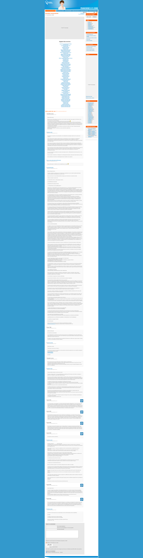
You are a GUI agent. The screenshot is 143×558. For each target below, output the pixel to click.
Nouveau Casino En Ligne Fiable (66, 64)
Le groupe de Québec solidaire (91, 46)
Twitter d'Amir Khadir (89, 96)
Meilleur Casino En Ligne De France (65, 69)
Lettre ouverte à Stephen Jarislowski (92, 131)
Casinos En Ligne (65, 72)
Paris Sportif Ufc (65, 61)
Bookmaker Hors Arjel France (65, 83)
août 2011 (89, 105)
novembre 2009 (90, 117)
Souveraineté (90, 28)
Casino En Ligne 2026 (65, 63)
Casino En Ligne (48, 12)
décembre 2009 (90, 116)
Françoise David (50, 342)
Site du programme (89, 40)
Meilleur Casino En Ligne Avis (65, 50)
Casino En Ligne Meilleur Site (65, 55)
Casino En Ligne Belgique (93, 10)
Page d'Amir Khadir (89, 47)
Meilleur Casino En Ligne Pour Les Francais (65, 58)
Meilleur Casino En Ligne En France (65, 52)
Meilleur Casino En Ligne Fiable (66, 54)
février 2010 (90, 115)
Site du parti (88, 39)
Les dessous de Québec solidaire (91, 37)
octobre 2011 (90, 104)
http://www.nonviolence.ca (51, 323)
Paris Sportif (65, 89)
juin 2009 (89, 121)
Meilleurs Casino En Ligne (66, 65)
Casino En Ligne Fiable (65, 98)
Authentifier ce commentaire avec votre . (55, 552)
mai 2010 (89, 112)
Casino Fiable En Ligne (65, 96)
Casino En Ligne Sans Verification (65, 94)
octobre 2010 (90, 110)
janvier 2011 (90, 108)
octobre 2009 (90, 118)
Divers (89, 22)
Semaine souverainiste (51, 13)
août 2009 (89, 119)
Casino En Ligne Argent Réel (65, 100)
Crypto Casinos (65, 86)
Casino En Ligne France (65, 47)
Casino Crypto (65, 81)
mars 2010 (89, 114)
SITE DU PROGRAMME (68, 10)
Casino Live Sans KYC (65, 88)
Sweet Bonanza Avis (66, 60)
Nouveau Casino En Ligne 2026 (66, 71)
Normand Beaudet (50, 167)
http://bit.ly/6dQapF (50, 352)
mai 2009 (89, 122)
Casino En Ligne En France (65, 51)
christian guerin (49, 132)
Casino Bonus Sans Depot (84, 10)
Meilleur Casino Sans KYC (66, 87)
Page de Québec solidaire (90, 50)
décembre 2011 (90, 102)
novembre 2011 (90, 103)
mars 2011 (89, 106)
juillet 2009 (89, 120)
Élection (89, 25)
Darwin (89, 130)
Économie (89, 23)
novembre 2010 (90, 109)
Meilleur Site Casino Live (76, 10)
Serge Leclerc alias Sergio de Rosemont (54, 160)
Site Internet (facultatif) (60, 529)
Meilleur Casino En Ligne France (66, 49)
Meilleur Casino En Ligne (55, 12)
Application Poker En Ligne (66, 95)
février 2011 (90, 107)
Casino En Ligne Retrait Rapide (65, 67)
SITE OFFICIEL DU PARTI (60, 10)
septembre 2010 (90, 111)
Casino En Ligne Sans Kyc (66, 82)
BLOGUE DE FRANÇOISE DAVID (50, 10)
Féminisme (89, 26)
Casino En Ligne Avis (65, 101)
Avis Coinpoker (65, 91)
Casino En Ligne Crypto (65, 56)
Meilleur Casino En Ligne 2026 (65, 70)
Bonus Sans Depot (65, 66)
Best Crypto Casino (66, 85)
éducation (89, 24)
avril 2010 (89, 113)
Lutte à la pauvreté (91, 27)
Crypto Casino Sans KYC (65, 75)
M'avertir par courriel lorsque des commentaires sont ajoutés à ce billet (56, 540)
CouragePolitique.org (89, 34)
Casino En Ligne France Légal (65, 45)
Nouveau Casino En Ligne (66, 90)
